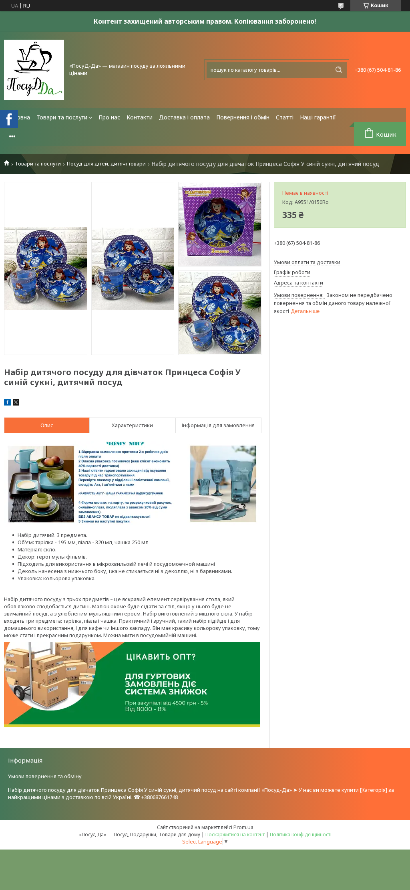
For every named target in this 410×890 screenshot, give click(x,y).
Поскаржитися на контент (235, 834)
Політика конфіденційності (301, 834)
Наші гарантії (318, 117)
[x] (16, 403)
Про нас (109, 117)
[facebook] (7, 403)
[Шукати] (339, 70)
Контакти (140, 117)
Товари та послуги (61, 117)
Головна (18, 117)
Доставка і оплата (184, 117)
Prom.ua (243, 827)
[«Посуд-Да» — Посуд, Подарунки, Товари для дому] (34, 70)
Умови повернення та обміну (45, 776)
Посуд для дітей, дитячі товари (106, 163)
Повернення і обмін (242, 117)
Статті (284, 117)
